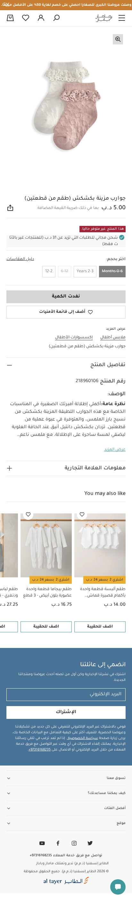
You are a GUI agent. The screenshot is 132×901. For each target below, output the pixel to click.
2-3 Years (85, 271)
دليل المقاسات (20, 259)
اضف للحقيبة (100, 627)
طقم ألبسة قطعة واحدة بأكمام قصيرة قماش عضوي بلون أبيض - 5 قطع (101, 593)
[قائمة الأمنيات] (82, 515)
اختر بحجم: (116, 259)
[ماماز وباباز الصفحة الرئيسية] (103, 18)
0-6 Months (112, 271)
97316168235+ (40, 750)
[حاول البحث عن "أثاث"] (56, 18)
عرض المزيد (115, 450)
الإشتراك (66, 712)
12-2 (49, 271)
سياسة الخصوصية (82, 738)
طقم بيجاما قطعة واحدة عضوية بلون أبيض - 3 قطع (47, 592)
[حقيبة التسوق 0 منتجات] (10, 18)
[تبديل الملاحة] (122, 18)
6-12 (64, 271)
